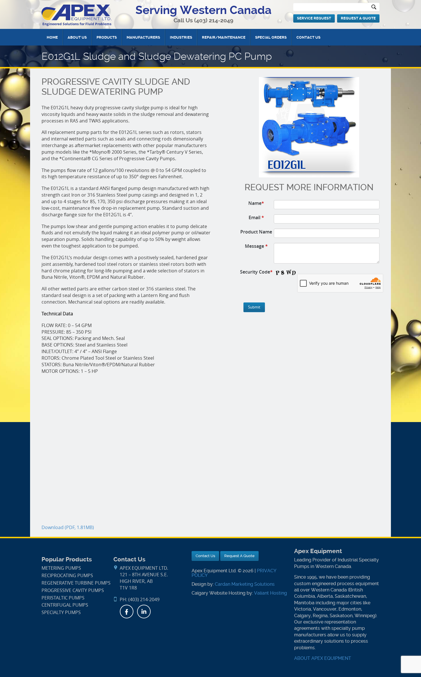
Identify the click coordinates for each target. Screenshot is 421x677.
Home (52, 37)
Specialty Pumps (61, 612)
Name (256, 203)
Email (256, 217)
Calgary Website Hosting (218, 593)
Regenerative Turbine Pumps (76, 583)
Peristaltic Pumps (63, 598)
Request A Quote (358, 18)
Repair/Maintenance (223, 37)
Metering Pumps (61, 568)
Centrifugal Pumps (65, 605)
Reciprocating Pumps (67, 575)
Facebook (126, 611)
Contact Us (308, 37)
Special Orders (271, 37)
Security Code (256, 272)
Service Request (314, 18)
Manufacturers (143, 37)
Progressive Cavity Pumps (73, 590)
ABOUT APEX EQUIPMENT (322, 658)
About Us (77, 37)
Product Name (256, 232)
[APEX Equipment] (77, 15)
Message (256, 246)
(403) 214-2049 (213, 20)
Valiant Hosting (270, 593)
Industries (181, 37)
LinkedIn (144, 611)
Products (107, 37)
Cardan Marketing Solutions (245, 584)
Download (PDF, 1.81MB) (68, 527)
